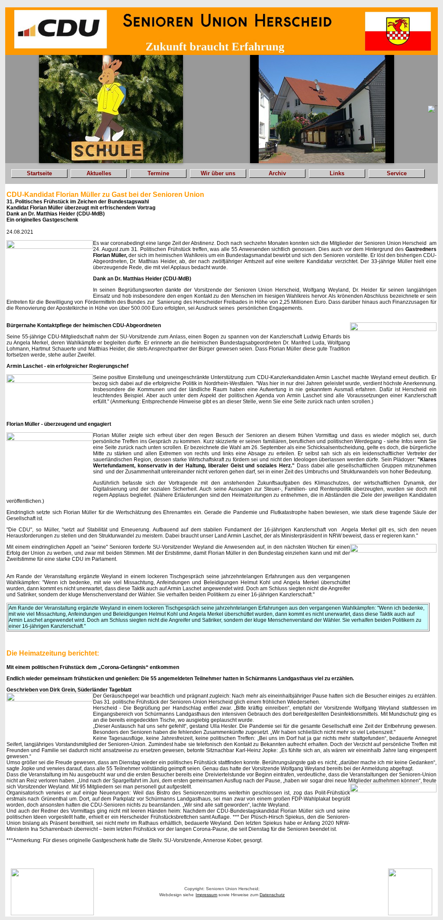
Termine (158, 173)
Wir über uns (218, 173)
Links (337, 173)
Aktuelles (99, 173)
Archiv (277, 173)
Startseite (39, 173)
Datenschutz (272, 894)
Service (397, 173)
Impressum (206, 894)
